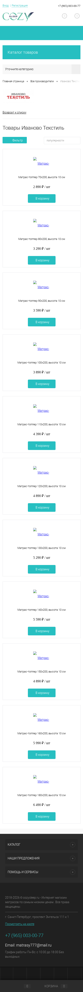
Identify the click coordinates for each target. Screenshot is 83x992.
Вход (6, 5)
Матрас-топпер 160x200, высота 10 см (41, 733)
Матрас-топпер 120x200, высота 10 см (41, 486)
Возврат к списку (14, 112)
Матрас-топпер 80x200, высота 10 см (41, 239)
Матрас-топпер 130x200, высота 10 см (41, 548)
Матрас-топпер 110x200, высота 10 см (41, 424)
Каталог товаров (23, 52)
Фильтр (17, 140)
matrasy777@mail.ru (34, 945)
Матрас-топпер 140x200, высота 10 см (41, 609)
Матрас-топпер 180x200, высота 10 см (41, 795)
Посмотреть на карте (19, 924)
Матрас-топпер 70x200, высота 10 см (41, 177)
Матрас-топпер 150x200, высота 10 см (41, 671)
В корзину (42, 198)
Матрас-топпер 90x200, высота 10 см (41, 300)
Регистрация (20, 5)
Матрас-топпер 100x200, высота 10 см (41, 362)
